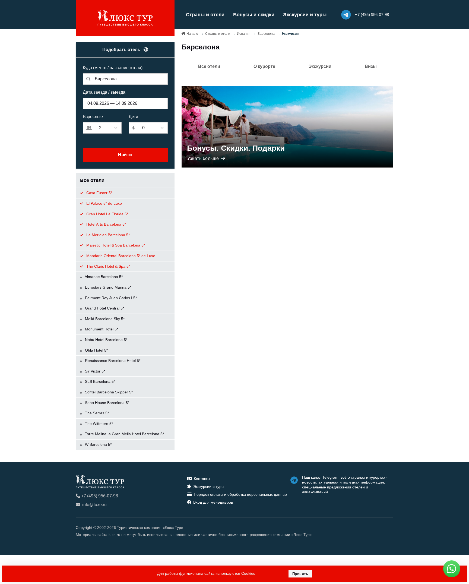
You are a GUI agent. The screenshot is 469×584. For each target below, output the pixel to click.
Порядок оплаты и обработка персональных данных (240, 494)
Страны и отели (205, 14)
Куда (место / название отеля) (112, 67)
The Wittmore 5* (98, 423)
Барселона (266, 34)
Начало (192, 34)
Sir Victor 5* (94, 371)
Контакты (202, 478)
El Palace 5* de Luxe (103, 203)
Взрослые (93, 116)
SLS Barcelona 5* (99, 381)
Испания (244, 34)
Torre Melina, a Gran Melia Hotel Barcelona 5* (124, 434)
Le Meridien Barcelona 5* (107, 235)
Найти (125, 154)
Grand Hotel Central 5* (104, 308)
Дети (133, 116)
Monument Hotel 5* (101, 329)
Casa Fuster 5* (98, 193)
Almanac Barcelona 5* (103, 276)
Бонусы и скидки (253, 14)
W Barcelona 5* (98, 444)
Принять (300, 574)
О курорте (264, 66)
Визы (371, 66)
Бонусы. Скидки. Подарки (236, 148)
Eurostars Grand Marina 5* (107, 287)
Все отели (209, 66)
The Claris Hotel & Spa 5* (107, 266)
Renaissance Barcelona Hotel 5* (112, 360)
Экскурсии (320, 66)
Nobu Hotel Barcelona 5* (105, 339)
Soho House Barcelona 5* (106, 402)
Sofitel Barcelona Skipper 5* (108, 392)
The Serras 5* (96, 413)
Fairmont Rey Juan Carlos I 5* (110, 298)
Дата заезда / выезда (104, 92)
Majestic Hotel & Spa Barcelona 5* (115, 245)
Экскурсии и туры (305, 14)
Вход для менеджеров (213, 502)
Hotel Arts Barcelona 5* (105, 224)
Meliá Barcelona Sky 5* (104, 319)
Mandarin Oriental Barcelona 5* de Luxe (120, 256)
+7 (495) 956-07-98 (99, 496)
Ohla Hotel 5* (96, 350)
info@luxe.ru (94, 504)
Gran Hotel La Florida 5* (106, 214)
